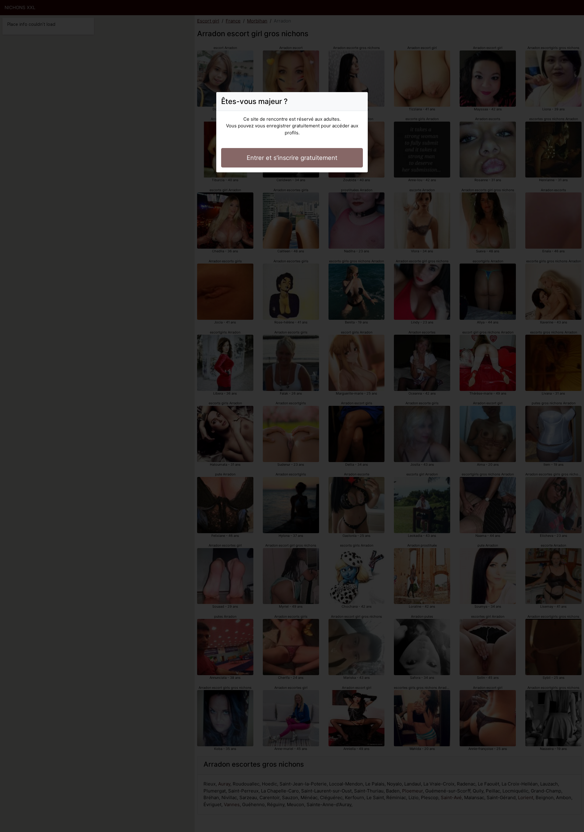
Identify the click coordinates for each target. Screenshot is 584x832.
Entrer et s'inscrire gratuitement (292, 157)
